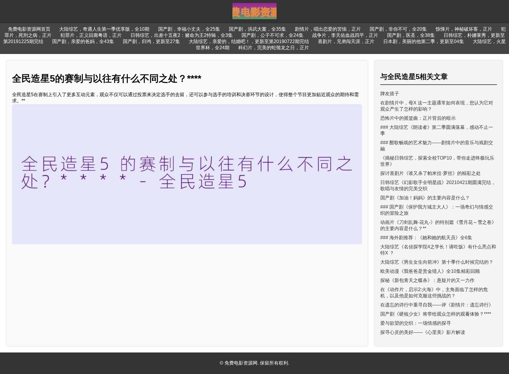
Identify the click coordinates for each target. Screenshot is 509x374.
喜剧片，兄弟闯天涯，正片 (346, 41)
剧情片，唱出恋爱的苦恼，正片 (328, 29)
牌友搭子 (389, 93)
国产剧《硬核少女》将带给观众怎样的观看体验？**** (435, 313)
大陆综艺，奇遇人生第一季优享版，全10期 (104, 29)
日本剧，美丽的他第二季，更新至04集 (423, 41)
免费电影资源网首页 (29, 29)
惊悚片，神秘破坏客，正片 (464, 29)
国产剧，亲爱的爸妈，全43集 (83, 41)
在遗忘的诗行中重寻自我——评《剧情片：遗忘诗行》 (436, 304)
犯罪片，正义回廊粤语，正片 (91, 35)
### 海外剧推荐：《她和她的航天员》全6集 (426, 237)
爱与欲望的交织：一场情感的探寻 (415, 323)
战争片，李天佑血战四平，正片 (345, 35)
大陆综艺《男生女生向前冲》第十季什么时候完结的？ (436, 262)
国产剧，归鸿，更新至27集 (151, 41)
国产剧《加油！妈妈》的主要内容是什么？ (425, 197)
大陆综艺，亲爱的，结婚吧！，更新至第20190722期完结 (249, 41)
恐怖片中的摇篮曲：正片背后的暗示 (418, 118)
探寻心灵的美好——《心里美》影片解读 (422, 332)
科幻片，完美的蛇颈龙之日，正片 (273, 47)
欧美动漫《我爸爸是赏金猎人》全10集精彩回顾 (430, 271)
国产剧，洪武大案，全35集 (257, 29)
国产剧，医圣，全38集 (411, 35)
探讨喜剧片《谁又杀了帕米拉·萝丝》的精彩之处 (430, 173)
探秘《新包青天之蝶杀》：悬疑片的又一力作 (427, 280)
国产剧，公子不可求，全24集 (272, 35)
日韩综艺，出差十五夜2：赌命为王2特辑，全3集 (181, 35)
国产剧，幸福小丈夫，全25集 (189, 29)
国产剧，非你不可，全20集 (398, 29)
